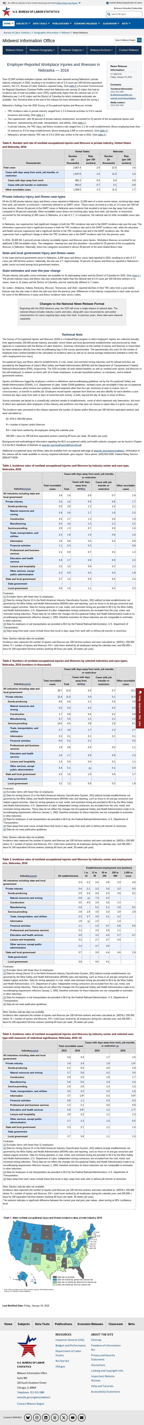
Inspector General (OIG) (69, 1339)
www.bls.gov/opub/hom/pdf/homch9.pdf (61, 445)
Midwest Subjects (71, 49)
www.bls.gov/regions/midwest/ (109, 450)
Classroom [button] (110, 23)
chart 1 (135, 275)
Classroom (116, 1324)
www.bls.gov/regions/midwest (123, 98)
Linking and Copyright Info (107, 1370)
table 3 (103, 130)
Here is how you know (66, 2)
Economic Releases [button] (86, 23)
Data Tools (42, 1324)
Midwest (66, 32)
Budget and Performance (70, 1345)
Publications (63, 1324)
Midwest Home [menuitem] (14, 49)
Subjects (24, 1324)
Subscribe (137, 8)
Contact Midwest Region (30, 1403)
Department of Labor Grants (68, 1353)
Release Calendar (122, 8)
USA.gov (60, 1366)
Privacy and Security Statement (103, 1357)
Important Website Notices (102, 1378)
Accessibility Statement (105, 1391)
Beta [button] (125, 23)
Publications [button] (61, 23)
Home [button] (7, 23)
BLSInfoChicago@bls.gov (121, 95)
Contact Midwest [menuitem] (128, 49)
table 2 (81, 122)
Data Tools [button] (40, 23)
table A (72, 86)
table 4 (101, 134)
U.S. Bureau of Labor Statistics (36, 12)
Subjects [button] (22, 23)
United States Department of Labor (125, 2)
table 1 (39, 115)
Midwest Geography (41, 49)
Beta (131, 1324)
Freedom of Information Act (106, 1347)
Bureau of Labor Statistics (17, 32)
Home (8, 1324)
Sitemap (96, 1339)
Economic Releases (90, 1324)
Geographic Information (46, 32)
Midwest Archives (100, 49)
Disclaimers (98, 1365)
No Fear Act (62, 1361)
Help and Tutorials (102, 1386)
